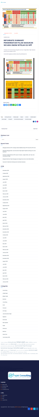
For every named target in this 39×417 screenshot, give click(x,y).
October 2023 (5, 234)
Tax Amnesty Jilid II (34, 353)
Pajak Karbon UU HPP (7, 350)
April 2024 (5, 220)
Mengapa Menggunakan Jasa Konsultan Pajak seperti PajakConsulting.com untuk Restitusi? (19, 151)
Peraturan (5, 328)
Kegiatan (4, 316)
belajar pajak (15, 116)
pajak (2, 350)
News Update (5, 322)
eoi (17, 344)
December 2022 (6, 255)
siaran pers (11, 352)
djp (32, 342)
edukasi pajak (33, 116)
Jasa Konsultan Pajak (7, 313)
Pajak (4, 325)
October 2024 (5, 202)
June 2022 (5, 267)
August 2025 (5, 179)
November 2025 (6, 170)
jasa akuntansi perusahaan (30, 344)
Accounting (5, 290)
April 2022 (4, 273)
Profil (3, 396)
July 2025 (4, 182)
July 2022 (4, 264)
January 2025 (5, 196)
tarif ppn (25, 352)
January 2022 (5, 281)
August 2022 (5, 261)
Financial (4, 308)
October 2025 (5, 173)
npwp (36, 348)
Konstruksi (5, 319)
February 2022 (5, 278)
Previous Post (4, 128)
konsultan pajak (28, 119)
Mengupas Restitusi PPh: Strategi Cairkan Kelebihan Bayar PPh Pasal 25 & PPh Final (19, 147)
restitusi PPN (6, 352)
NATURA (33, 348)
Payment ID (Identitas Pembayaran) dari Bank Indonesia (14, 162)
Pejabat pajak (13, 350)
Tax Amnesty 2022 (6, 337)
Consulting (5, 302)
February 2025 (5, 193)
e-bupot (6, 344)
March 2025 (5, 190)
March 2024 (5, 223)
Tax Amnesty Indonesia (17, 353)
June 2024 (5, 214)
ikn (22, 344)
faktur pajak (4, 119)
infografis (10, 119)
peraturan (26, 350)
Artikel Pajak (5, 293)
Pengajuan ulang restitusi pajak (20, 350)
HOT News (5, 310)
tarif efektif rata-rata (20, 352)
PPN (1, 352)
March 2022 (5, 276)
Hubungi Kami (4, 395)
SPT (16, 352)
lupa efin (30, 348)
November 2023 (6, 232)
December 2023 (6, 229)
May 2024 (5, 217)
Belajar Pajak (5, 296)
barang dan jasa (8, 116)
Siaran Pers (5, 334)
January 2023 (5, 252)
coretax (26, 116)
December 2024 (6, 199)
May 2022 (4, 270)
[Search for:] (6, 139)
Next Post (35, 128)
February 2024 (5, 226)
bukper (21, 116)
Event (4, 305)
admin (17, 33)
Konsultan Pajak (5, 386)
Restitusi (4, 331)
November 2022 (6, 258)
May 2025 (4, 188)
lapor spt (26, 348)
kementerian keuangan (18, 119)
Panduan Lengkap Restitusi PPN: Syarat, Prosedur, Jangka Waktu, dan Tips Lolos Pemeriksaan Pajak (18, 155)
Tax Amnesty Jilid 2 (26, 353)
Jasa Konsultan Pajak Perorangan (23, 346)
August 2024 (5, 208)
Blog (3, 398)
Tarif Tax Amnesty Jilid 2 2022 (7, 353)
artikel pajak (6, 342)
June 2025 (5, 185)
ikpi (24, 344)
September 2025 (6, 176)
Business (4, 299)
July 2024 (4, 211)
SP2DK (14, 352)
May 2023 (4, 243)
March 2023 (5, 246)
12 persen (2, 342)
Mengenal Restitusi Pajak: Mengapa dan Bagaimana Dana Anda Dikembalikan (18, 159)
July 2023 (4, 237)
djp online (35, 342)
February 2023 (5, 249)
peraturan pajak (33, 350)
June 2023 (5, 240)
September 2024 (6, 205)
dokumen (3, 344)
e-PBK (9, 344)
